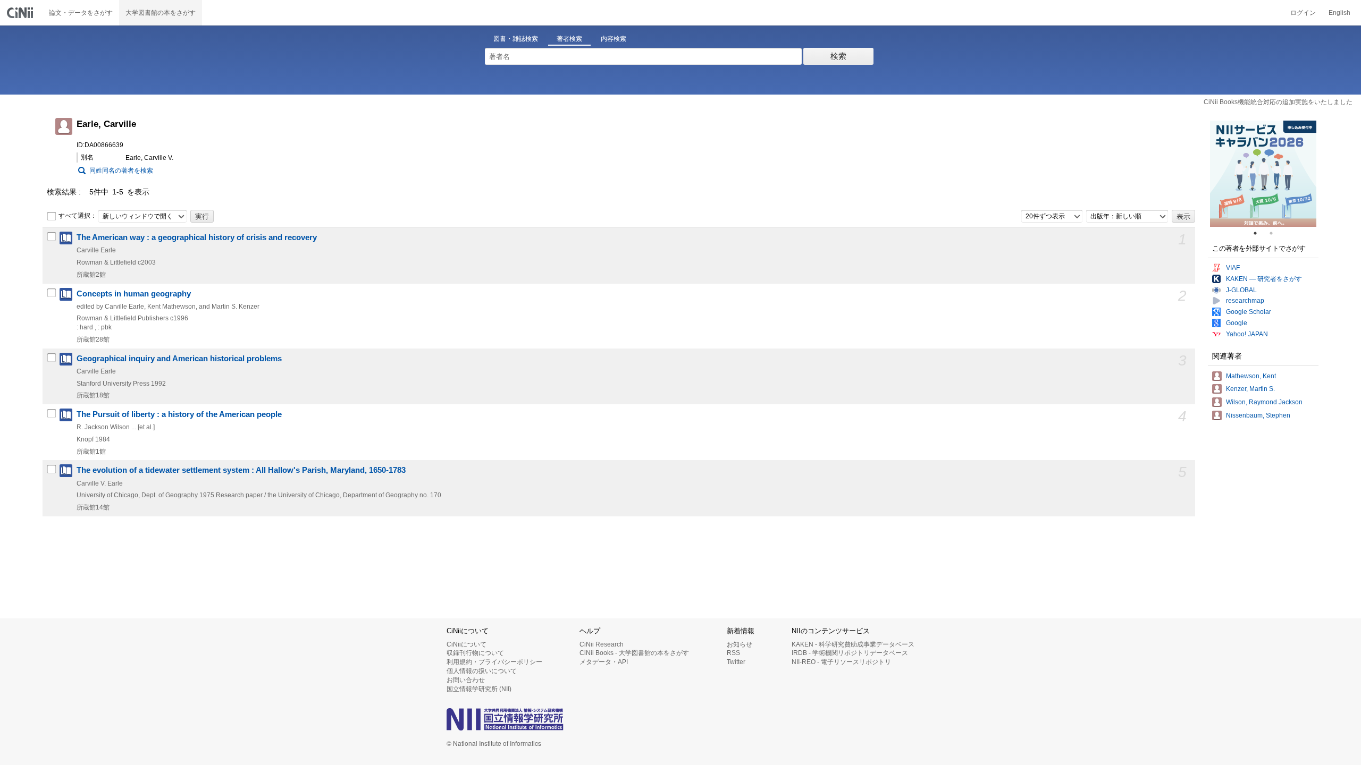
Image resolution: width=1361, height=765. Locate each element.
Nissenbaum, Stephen (1258, 415)
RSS (733, 653)
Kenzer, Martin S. (1250, 389)
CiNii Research (601, 644)
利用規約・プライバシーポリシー (494, 662)
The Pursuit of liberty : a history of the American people (179, 414)
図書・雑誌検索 (515, 38)
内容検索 (613, 38)
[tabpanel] (1263, 174)
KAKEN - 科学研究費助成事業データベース (853, 644)
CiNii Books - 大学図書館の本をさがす (634, 653)
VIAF (1233, 267)
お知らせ (739, 644)
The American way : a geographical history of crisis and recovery (197, 237)
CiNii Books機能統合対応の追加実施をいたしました (1278, 102)
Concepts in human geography (134, 294)
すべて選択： (77, 215)
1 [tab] (1259, 233)
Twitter (736, 662)
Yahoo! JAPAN (1247, 334)
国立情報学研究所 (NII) (479, 689)
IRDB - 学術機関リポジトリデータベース (850, 653)
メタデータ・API (603, 662)
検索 (838, 56)
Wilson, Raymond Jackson (1264, 402)
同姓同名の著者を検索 (121, 170)
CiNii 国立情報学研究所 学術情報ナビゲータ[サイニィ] (21, 13)
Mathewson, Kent (1251, 376)
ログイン (1303, 12)
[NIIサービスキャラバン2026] (1263, 174)
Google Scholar (1248, 312)
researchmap (1245, 300)
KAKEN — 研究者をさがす (1264, 279)
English (1339, 12)
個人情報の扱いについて (482, 671)
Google (1236, 323)
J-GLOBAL (1241, 290)
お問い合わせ (466, 680)
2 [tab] (1275, 233)
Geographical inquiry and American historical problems (179, 358)
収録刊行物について (475, 653)
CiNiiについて (466, 644)
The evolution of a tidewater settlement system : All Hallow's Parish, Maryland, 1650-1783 (241, 470)
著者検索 (569, 38)
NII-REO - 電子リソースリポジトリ (841, 662)
